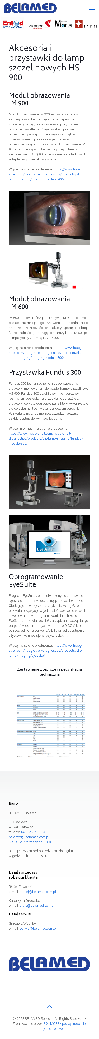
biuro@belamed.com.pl (37, 906)
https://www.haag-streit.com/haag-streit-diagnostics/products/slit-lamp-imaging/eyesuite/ (45, 651)
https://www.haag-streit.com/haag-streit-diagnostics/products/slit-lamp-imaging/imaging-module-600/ (45, 353)
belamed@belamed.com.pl (29, 837)
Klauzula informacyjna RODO (31, 842)
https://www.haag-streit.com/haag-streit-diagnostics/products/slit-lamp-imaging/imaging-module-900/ (45, 174)
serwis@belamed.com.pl (38, 928)
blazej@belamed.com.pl (38, 892)
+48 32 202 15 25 (33, 832)
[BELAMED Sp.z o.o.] (30, 7)
